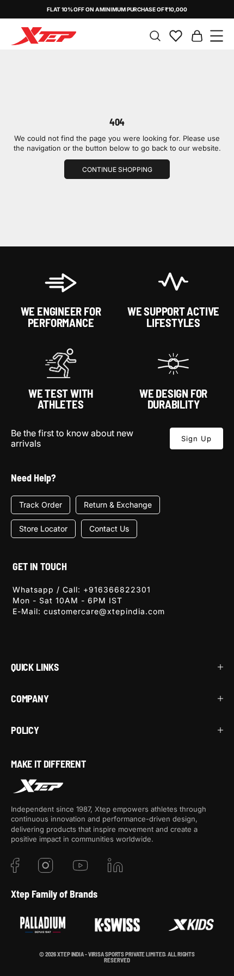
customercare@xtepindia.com (104, 611)
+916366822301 (117, 589)
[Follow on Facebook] (15, 865)
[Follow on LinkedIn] (115, 865)
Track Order (40, 504)
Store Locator (43, 528)
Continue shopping (117, 169)
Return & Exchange (118, 504)
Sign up (196, 438)
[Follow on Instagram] (45, 865)
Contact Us (109, 528)
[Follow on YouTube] (80, 865)
